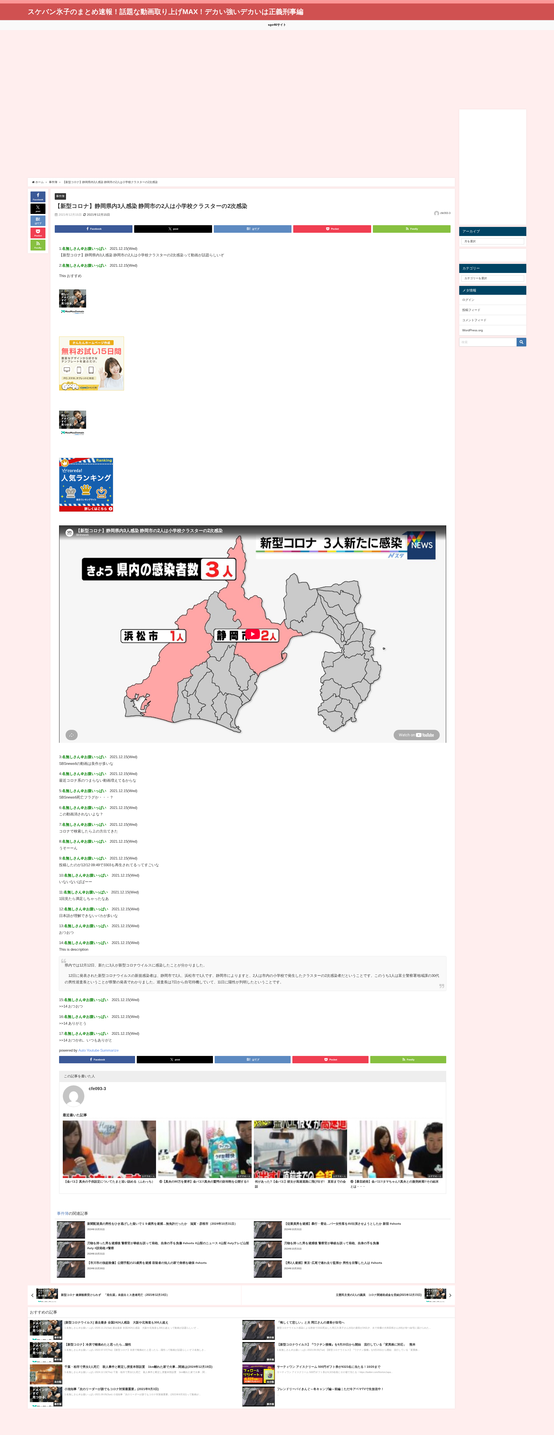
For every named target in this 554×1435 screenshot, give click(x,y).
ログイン (468, 299)
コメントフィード (474, 320)
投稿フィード (471, 309)
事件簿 (60, 196)
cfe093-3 (445, 213)
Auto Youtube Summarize (98, 1050)
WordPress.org (472, 330)
